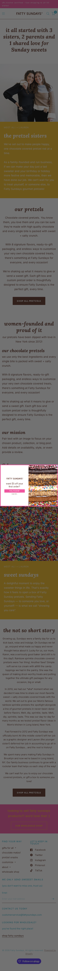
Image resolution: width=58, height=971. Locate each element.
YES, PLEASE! (14, 491)
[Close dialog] (57, 466)
